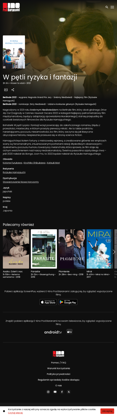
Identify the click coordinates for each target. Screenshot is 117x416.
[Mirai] (100, 249)
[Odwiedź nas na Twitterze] (68, 392)
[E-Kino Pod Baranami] (58, 354)
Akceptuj (107, 411)
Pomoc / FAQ (58, 362)
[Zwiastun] (6, 90)
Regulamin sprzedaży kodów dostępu (58, 379)
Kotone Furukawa (12, 162)
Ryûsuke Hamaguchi (14, 172)
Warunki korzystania (58, 368)
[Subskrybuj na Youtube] (55, 392)
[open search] (107, 7)
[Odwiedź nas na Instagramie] (48, 392)
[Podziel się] (13, 90)
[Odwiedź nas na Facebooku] (62, 392)
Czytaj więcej (15, 412)
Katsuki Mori (53, 162)
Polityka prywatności (58, 374)
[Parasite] (44, 249)
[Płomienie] (72, 249)
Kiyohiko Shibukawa (34, 162)
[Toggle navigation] (112, 7)
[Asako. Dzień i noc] (16, 249)
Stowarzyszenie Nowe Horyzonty (21, 182)
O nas (58, 385)
